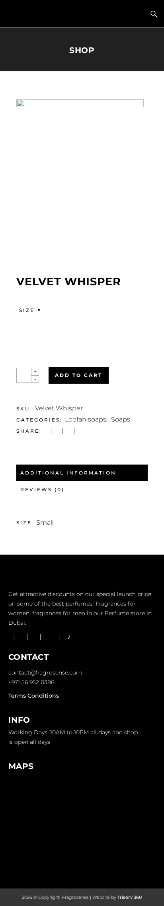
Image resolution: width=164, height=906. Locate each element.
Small (45, 522)
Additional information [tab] (68, 473)
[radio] (48, 321)
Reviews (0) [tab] (42, 489)
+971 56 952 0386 (31, 682)
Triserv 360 (129, 897)
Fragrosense (75, 897)
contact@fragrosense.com (45, 672)
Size (27, 310)
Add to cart (78, 375)
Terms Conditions (33, 695)
